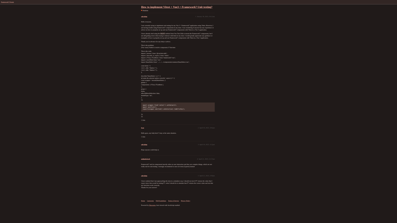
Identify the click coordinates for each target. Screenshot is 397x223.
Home (143, 201)
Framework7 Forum (7, 2)
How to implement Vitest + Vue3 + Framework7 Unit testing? (176, 6)
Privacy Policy (185, 201)
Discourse (152, 205)
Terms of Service (173, 201)
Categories (150, 201)
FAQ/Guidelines (161, 201)
